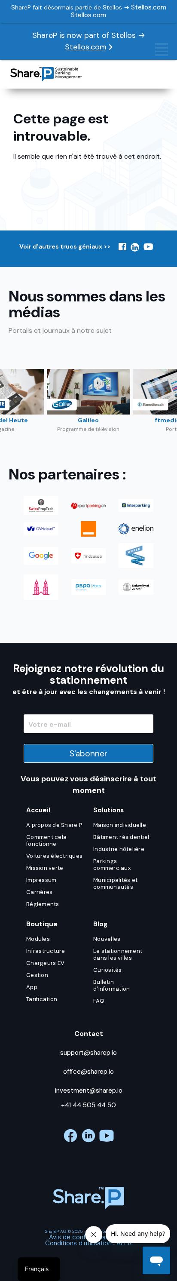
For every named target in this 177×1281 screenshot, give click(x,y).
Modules (38, 939)
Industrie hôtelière (118, 849)
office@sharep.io (88, 1071)
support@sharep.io (88, 1052)
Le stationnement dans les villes (117, 954)
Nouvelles (106, 939)
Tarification (41, 999)
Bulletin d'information (111, 985)
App (31, 987)
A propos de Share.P (54, 825)
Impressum (41, 880)
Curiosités (107, 970)
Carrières (39, 892)
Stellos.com (86, 47)
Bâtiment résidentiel (121, 837)
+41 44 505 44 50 (88, 1105)
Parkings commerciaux (112, 864)
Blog (100, 924)
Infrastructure (45, 951)
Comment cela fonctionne (46, 840)
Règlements (42, 904)
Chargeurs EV (45, 963)
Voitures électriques (54, 856)
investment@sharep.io (88, 1090)
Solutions (108, 810)
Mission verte (44, 868)
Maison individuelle (119, 825)
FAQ (98, 1001)
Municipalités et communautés (115, 883)
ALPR (124, 1243)
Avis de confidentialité (82, 1237)
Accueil (38, 810)
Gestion (37, 975)
